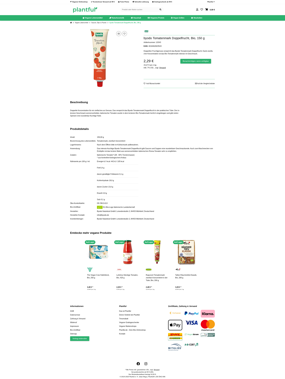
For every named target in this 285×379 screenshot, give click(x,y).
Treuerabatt (123, 319)
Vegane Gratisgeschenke (129, 322)
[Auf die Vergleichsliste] (118, 33)
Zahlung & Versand (77, 319)
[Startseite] (71, 23)
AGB (72, 311)
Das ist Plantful (125, 311)
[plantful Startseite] (85, 9)
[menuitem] (92, 18)
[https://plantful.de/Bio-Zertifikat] (191, 344)
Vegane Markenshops (127, 326)
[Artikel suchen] (160, 9)
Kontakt (122, 334)
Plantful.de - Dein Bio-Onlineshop (132, 330)
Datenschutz (75, 315)
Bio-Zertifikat (75, 330)
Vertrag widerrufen (79, 338)
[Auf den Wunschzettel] (124, 33)
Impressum (74, 326)
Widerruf (73, 322)
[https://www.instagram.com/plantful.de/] (146, 364)
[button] (210, 2)
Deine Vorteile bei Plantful (129, 315)
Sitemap (73, 334)
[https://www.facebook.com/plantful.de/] (138, 364)
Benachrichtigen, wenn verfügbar (196, 61)
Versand (162, 68)
